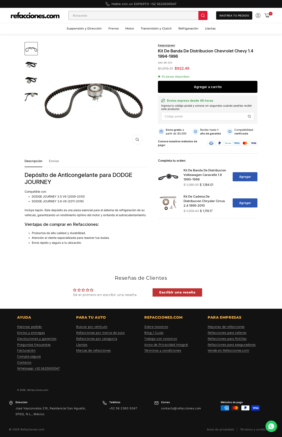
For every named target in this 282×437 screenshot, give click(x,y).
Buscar (249, 116)
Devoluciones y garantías (36, 338)
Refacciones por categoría (96, 338)
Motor (129, 28)
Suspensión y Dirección (84, 28)
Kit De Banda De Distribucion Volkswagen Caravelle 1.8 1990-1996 (205, 174)
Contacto (24, 362)
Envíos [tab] (54, 161)
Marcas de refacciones (93, 350)
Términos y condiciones (162, 350)
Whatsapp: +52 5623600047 (38, 368)
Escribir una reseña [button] (177, 292)
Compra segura (29, 356)
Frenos (113, 28)
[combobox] (133, 15)
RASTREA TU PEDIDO (234, 15)
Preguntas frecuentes (34, 344)
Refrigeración (188, 28)
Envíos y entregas (31, 333)
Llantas (210, 28)
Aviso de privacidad (220, 429)
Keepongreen (166, 45)
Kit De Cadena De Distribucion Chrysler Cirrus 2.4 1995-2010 (204, 200)
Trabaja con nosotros (160, 338)
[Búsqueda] (202, 15)
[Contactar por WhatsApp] (271, 426)
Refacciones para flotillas (227, 338)
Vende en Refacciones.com (228, 350)
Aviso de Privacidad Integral (166, 344)
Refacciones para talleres (227, 333)
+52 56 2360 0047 (123, 408)
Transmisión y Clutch (156, 28)
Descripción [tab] (33, 161)
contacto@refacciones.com (181, 408)
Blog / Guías (154, 333)
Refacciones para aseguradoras (232, 344)
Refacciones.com (38, 390)
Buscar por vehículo (91, 327)
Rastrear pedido (29, 327)
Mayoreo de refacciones (226, 327)
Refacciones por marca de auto (100, 333)
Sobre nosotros (156, 327)
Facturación (26, 350)
